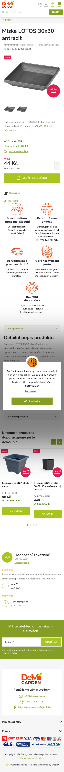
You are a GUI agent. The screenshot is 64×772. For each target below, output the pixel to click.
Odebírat (51, 641)
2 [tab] (30, 525)
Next (59, 442)
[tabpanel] (16, 484)
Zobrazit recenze (22, 562)
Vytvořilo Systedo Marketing (23, 764)
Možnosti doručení (18, 151)
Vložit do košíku (34, 178)
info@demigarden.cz (34, 696)
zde (37, 385)
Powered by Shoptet (49, 764)
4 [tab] (36, 525)
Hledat (56, 12)
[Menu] (59, 4)
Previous (53, 442)
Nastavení (30, 391)
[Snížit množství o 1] (57, 168)
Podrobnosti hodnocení (48, 45)
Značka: (11, 200)
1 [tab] (27, 525)
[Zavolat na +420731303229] (40, 4)
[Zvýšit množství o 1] (57, 163)
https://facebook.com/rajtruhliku (34, 707)
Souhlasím (34, 401)
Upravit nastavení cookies (32, 758)
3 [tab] (33, 525)
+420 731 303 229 (34, 701)
